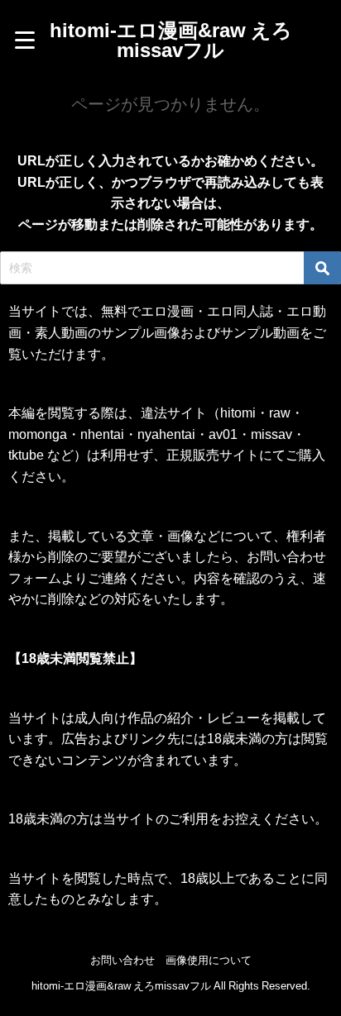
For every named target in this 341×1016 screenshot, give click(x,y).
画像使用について (209, 960)
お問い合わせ (122, 960)
